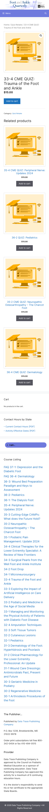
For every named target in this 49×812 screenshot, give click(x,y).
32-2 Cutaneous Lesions (20, 635)
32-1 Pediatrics (13, 640)
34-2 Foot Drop (14, 569)
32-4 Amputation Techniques (23, 625)
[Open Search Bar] (45, 13)
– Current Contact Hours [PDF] (19, 426)
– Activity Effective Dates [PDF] (19, 431)
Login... (12, 445)
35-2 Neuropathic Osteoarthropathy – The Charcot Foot (19, 528)
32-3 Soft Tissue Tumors (20, 630)
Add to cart (12, 101)
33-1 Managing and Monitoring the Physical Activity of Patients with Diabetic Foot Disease (24, 615)
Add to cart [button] (24, 183)
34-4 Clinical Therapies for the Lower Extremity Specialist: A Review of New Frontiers (23, 550)
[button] (41, 35)
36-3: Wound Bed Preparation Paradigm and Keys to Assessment (23, 485)
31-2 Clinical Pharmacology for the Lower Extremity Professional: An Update (23, 659)
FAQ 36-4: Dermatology (19, 476)
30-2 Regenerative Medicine (22, 691)
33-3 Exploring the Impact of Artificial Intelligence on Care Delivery (22, 593)
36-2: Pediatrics (14, 494)
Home (6, 25)
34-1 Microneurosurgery (19, 574)
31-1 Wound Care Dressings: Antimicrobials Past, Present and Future (22, 672)
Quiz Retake (16, 25)
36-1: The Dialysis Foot (19, 500)
